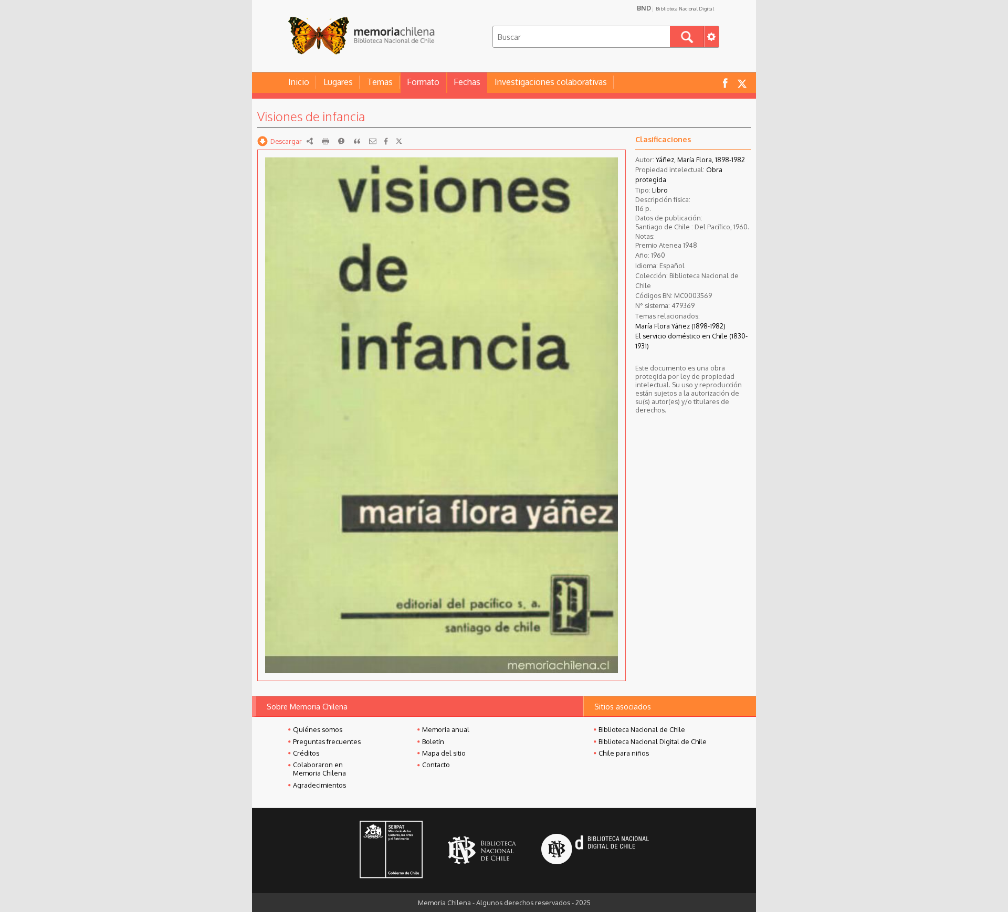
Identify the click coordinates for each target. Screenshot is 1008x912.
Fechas (467, 82)
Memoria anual (445, 729)
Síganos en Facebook (725, 82)
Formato (423, 82)
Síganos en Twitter (742, 82)
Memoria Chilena (361, 35)
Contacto (436, 764)
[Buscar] (687, 36)
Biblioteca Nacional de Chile (641, 729)
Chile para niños (623, 753)
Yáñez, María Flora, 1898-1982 (700, 159)
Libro (660, 190)
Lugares (338, 82)
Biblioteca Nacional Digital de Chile (652, 741)
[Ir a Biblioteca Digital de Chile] (595, 850)
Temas (380, 82)
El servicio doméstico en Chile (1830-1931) (691, 341)
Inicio (298, 82)
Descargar (286, 141)
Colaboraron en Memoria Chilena (319, 768)
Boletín (433, 741)
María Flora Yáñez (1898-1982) (680, 326)
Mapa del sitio (444, 753)
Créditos (306, 753)
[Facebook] (386, 141)
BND (675, 8)
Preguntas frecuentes (327, 741)
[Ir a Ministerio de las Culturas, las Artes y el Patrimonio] (391, 850)
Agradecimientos (319, 785)
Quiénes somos (317, 729)
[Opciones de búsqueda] (711, 36)
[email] (373, 141)
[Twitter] (399, 141)
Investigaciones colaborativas (551, 82)
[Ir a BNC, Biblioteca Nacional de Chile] (482, 850)
